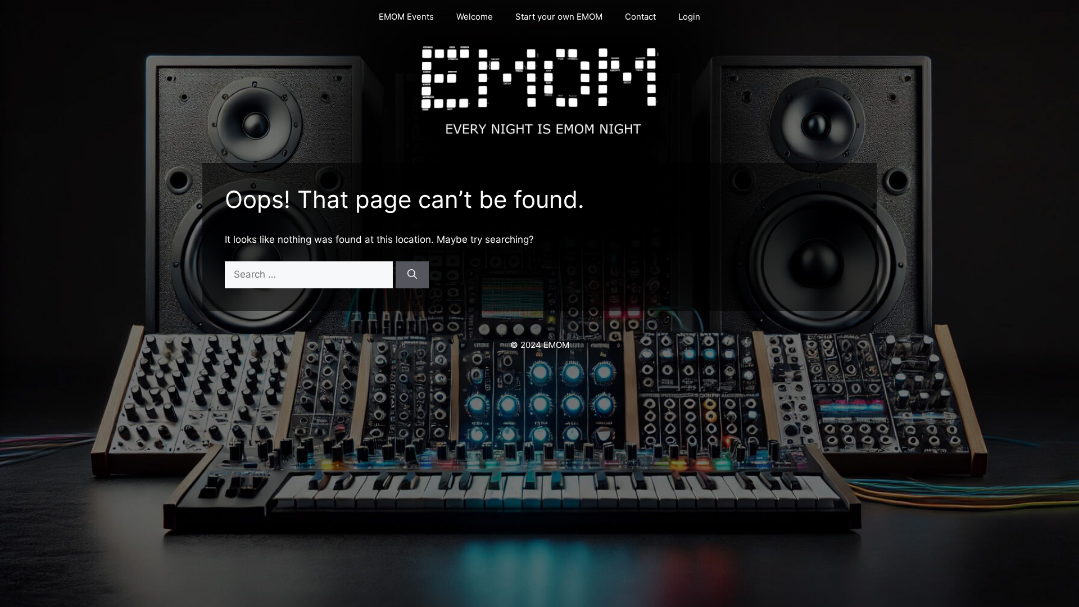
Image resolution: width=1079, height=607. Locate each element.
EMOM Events (406, 16)
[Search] (412, 274)
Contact (640, 16)
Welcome (474, 16)
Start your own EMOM (558, 16)
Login (689, 16)
